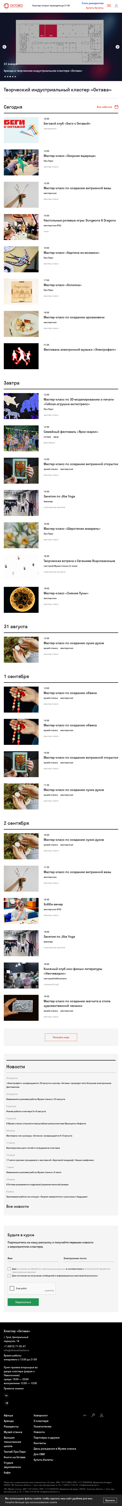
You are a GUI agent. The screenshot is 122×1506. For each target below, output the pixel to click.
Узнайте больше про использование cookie (31, 1502)
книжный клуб (51, 984)
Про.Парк (48, 160)
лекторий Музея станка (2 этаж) (61, 566)
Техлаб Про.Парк (15, 1451)
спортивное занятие (54, 507)
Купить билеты (95, 7)
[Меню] (109, 5)
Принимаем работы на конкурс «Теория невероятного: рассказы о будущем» (47, 1196)
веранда (48, 501)
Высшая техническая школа (12, 1442)
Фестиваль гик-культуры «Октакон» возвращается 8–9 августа (39, 1135)
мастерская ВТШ (52, 225)
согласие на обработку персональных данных (41, 1268)
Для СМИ (39, 1454)
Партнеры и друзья (47, 1437)
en (84, 1415)
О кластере (41, 1421)
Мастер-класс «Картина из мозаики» (72, 253)
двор (56, 436)
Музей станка (13, 1432)
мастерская (50, 193)
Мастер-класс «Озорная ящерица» (70, 156)
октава (47, 436)
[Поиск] (93, 1415)
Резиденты (11, 1426)
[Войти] (116, 5)
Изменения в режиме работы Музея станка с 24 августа (35, 1099)
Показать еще (61, 1037)
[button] (4, 47)
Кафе (7, 1472)
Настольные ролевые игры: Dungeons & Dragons (80, 220)
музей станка (51, 469)
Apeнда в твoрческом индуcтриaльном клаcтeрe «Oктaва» (43, 71)
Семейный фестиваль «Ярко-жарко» (71, 432)
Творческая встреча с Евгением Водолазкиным (79, 561)
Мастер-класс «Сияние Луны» (66, 593)
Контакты (40, 1443)
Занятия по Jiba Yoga (59, 496)
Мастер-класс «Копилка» (63, 285)
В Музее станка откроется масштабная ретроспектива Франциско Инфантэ (46, 1123)
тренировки (50, 128)
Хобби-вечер (53, 904)
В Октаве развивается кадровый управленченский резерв (37, 1184)
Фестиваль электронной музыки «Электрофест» (80, 349)
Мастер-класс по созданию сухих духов (74, 643)
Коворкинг (41, 1415)
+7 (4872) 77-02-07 (15, 1346)
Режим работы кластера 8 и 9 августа (26, 1111)
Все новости (17, 1206)
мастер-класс (51, 166)
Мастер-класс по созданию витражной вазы (77, 188)
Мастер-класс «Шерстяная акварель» (72, 528)
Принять (110, 1500)
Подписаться (23, 1302)
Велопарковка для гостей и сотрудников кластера (33, 1147)
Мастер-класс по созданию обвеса (70, 693)
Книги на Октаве (14, 1457)
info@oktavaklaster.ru (16, 1350)
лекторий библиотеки (55, 978)
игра (46, 231)
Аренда (9, 1421)
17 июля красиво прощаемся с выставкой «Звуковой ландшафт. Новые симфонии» (50, 1160)
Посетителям (42, 1426)
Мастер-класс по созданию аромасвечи (74, 317)
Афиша (8, 1415)
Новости (39, 1432)
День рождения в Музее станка (55, 1448)
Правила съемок (14, 1388)
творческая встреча (54, 571)
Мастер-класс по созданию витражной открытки (81, 464)
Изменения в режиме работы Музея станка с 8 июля (33, 1172)
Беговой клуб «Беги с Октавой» (67, 123)
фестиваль (49, 442)
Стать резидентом (93, 3)
